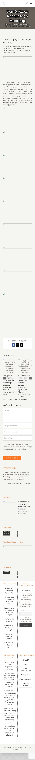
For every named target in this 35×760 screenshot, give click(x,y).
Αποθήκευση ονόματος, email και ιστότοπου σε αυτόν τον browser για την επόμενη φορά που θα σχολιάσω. (17, 446)
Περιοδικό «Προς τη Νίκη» (9, 645)
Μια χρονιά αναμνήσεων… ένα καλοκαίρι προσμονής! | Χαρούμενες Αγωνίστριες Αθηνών (10, 366)
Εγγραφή (26, 660)
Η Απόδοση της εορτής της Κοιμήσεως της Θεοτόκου (24, 505)
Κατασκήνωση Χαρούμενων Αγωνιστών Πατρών (9, 611)
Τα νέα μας (28, 46)
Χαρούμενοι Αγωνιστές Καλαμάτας (13, 50)
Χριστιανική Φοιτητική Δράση (9, 636)
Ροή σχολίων (25, 675)
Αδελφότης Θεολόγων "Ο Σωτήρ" (9, 627)
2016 (18, 48)
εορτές (22, 48)
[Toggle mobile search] (27, 3)
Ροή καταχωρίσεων (26, 669)
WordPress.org (26, 679)
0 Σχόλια (12, 52)
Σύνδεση (26, 664)
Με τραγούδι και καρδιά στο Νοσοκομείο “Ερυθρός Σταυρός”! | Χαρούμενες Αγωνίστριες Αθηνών (25, 366)
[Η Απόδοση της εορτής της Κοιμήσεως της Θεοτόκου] (9, 510)
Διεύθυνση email (26, 611)
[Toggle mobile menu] (31, 3)
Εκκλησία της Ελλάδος (9, 620)
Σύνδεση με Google (26, 684)
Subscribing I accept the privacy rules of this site (25, 619)
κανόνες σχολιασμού (20, 399)
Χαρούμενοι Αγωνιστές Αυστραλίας (9, 590)
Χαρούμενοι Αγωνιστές (21, 747)
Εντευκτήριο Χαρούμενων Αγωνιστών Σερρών (9, 600)
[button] (4, 378)
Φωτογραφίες (7, 48)
